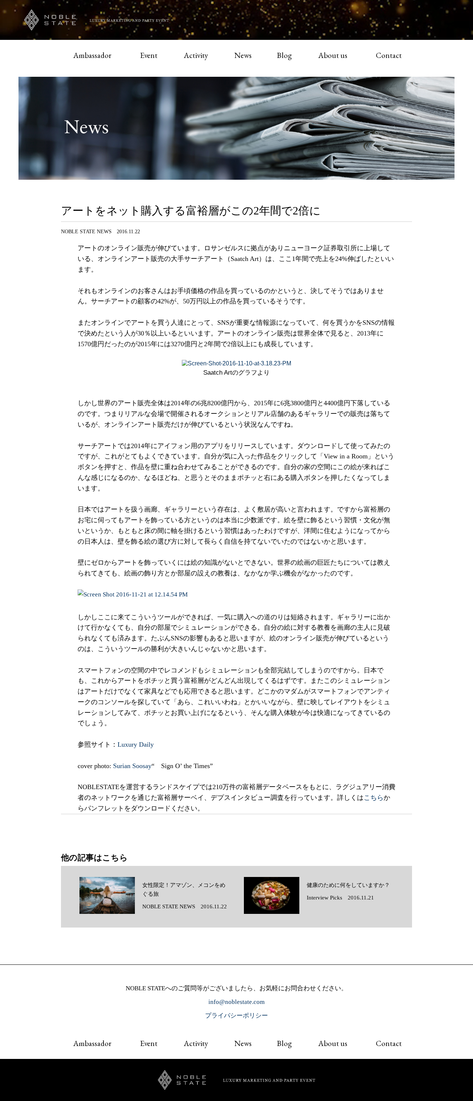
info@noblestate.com (236, 1001)
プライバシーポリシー (236, 1015)
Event (148, 55)
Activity (196, 55)
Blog (284, 55)
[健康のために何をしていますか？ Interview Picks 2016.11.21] (317, 912)
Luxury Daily (136, 744)
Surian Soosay (132, 766)
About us (332, 55)
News (243, 55)
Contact (389, 55)
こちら (374, 797)
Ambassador (92, 55)
